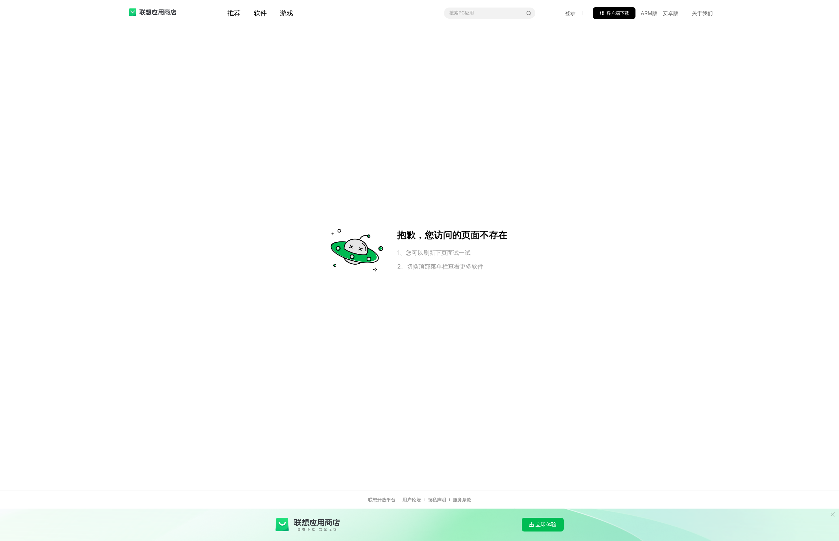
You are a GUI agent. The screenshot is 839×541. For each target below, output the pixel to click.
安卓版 (670, 13)
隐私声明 (437, 499)
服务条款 (462, 499)
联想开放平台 (382, 499)
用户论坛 (411, 499)
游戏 (286, 13)
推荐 (234, 13)
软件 (260, 13)
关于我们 (702, 13)
